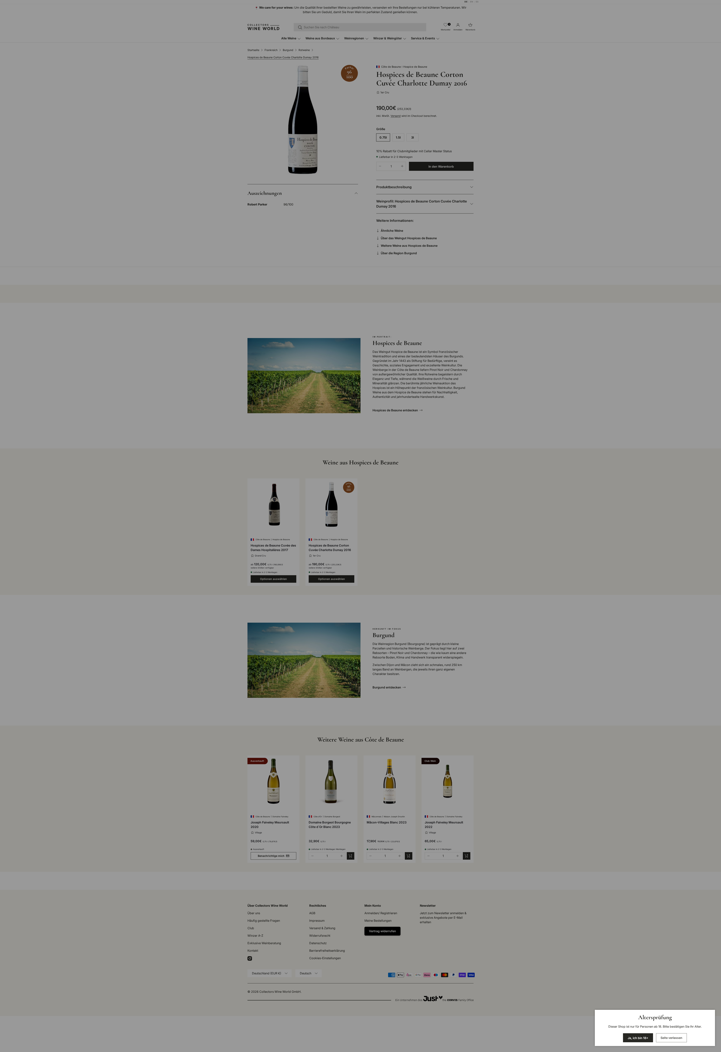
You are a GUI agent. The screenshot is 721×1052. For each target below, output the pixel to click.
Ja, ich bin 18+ (638, 1038)
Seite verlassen (671, 1038)
